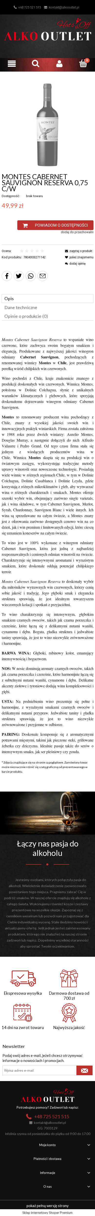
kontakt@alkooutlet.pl (64, 7)
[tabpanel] (48, 541)
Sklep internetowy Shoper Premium (47, 1213)
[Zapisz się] (84, 1070)
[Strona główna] (47, 28)
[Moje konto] (59, 63)
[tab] (48, 298)
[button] (12, 63)
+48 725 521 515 (29, 7)
